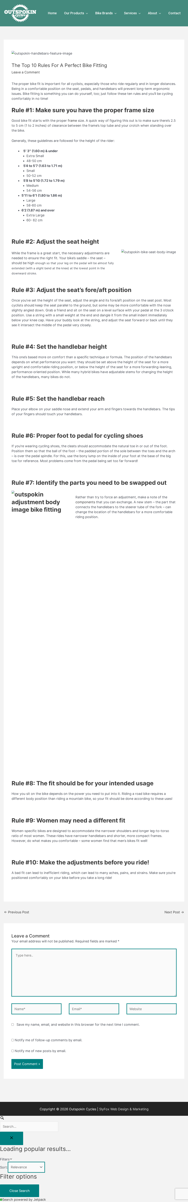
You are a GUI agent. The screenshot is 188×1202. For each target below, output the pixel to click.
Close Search (19, 1191)
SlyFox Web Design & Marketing (124, 1109)
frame (72, 120)
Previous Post (16, 912)
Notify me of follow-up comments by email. (48, 1040)
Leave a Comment (26, 72)
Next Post (174, 912)
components (85, 502)
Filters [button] (10, 1159)
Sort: (4, 1167)
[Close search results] (11, 1138)
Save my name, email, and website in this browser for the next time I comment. (78, 1024)
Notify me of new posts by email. (40, 1051)
